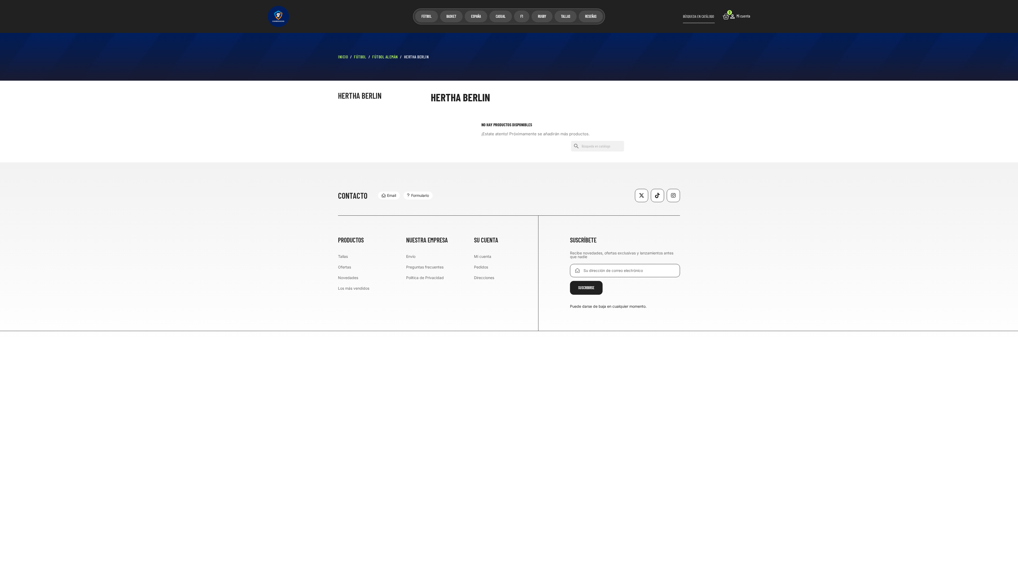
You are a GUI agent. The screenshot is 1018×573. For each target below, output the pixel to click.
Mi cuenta (482, 256)
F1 (521, 16)
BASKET (451, 16)
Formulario (420, 195)
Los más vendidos (353, 288)
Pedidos (481, 267)
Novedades (348, 277)
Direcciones (484, 277)
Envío (410, 256)
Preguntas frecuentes (425, 267)
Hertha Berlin (359, 95)
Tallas (343, 256)
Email (391, 195)
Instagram (673, 195)
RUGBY (542, 16)
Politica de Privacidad (425, 277)
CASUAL (501, 16)
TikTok (657, 195)
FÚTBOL (427, 16)
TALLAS (565, 16)
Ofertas (344, 267)
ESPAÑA (476, 16)
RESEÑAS (590, 16)
